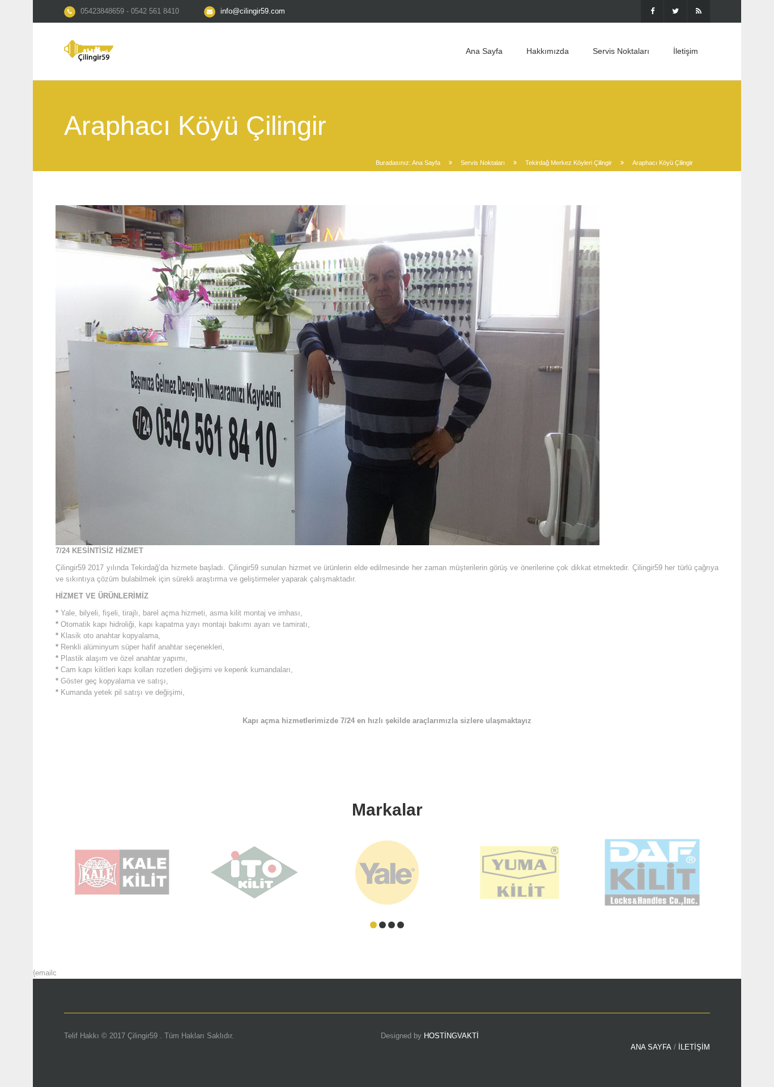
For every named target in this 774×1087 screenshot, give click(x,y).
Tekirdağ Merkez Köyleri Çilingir (568, 162)
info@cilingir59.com (252, 11)
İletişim (685, 51)
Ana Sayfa (484, 51)
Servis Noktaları (621, 51)
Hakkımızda (547, 51)
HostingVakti (451, 1035)
